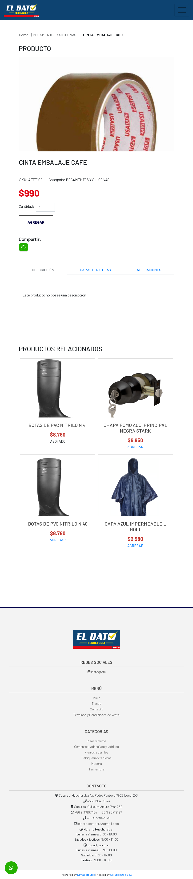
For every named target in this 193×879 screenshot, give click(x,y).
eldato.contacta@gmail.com (98, 824)
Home (23, 34)
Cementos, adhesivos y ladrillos (96, 747)
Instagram (98, 672)
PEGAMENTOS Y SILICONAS (55, 34)
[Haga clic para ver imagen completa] (96, 135)
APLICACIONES (149, 269)
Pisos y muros (96, 741)
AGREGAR (135, 447)
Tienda (96, 703)
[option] (96, 104)
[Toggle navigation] (181, 10)
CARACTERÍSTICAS (95, 269)
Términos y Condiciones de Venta (96, 715)
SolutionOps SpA (121, 874)
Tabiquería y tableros (96, 758)
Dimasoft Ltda (86, 874)
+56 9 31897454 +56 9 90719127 (98, 812)
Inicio (96, 698)
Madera (96, 764)
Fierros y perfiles (96, 752)
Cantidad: (26, 206)
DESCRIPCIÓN (43, 269)
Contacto (96, 709)
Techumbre (96, 769)
